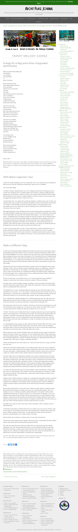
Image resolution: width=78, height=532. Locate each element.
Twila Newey (63, 174)
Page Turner (63, 142)
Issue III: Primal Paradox (47, 492)
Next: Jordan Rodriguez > (48, 476)
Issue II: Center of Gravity (11, 519)
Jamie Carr (63, 81)
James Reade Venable (66, 92)
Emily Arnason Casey (66, 137)
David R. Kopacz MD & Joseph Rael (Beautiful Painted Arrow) (66, 156)
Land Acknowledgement (67, 51)
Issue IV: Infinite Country (29, 503)
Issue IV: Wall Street (46, 518)
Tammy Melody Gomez (66, 179)
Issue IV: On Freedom (10, 503)
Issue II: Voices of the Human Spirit (47, 494)
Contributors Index (43, 18)
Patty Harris (63, 54)
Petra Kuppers (64, 132)
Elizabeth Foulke (64, 85)
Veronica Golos (64, 124)
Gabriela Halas (64, 146)
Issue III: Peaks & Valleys (47, 520)
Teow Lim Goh (64, 114)
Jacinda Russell (64, 125)
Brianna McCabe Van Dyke (67, 136)
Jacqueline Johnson (65, 129)
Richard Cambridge (65, 47)
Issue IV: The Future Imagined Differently (47, 489)
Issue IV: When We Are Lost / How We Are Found (30, 489)
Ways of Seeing (63, 144)
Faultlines (61, 90)
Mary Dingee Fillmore (66, 159)
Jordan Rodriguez (65, 181)
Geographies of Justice (15, 26)
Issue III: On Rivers (9, 518)
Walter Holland (64, 119)
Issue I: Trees (44, 513)
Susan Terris (63, 177)
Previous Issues (31, 18)
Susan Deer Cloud (65, 172)
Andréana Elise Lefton (66, 58)
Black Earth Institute (65, 490)
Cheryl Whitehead (65, 95)
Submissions (64, 18)
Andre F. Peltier (64, 120)
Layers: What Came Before (66, 75)
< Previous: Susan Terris (10, 476)
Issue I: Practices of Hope (29, 498)
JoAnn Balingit (64, 115)
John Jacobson (64, 162)
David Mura (63, 100)
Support (38, 21)
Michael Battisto (64, 122)
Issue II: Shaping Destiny (11, 508)
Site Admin (58, 529)
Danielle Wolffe (64, 170)
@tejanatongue (8, 469)
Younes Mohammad (65, 73)
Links (70, 18)
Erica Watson (63, 182)
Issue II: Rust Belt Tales (47, 522)
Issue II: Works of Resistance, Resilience (29, 495)
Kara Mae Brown (64, 59)
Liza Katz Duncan (65, 131)
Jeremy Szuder (64, 97)
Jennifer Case (64, 99)
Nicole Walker (64, 61)
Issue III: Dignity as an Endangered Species (29, 506)
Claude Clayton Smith (66, 160)
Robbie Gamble (64, 80)
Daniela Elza (63, 139)
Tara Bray (62, 76)
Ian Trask (62, 88)
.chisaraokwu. (63, 64)
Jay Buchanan (64, 94)
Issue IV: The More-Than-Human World (11, 515)
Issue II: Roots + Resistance (30, 508)
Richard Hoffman (65, 71)
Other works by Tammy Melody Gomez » (15, 471)
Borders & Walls (63, 110)
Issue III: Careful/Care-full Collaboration (11, 505)
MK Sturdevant (64, 148)
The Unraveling (63, 53)
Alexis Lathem (64, 46)
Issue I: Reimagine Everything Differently (29, 522)
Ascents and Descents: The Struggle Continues (37, 26)
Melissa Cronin (64, 105)
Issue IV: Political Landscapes (27, 516)
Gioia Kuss (63, 164)
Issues (5, 26)
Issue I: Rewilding (27, 510)
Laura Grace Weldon (65, 70)
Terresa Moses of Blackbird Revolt (64, 108)
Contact (62, 495)
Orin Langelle (64, 169)
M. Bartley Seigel (64, 149)
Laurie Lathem (64, 102)
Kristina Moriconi (65, 66)
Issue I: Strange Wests (10, 509)
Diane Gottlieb (64, 104)
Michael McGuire (65, 141)
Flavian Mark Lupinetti (66, 112)
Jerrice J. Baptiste (65, 153)
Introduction (62, 44)
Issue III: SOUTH (27, 518)
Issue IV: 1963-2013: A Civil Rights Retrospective (48, 504)
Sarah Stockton (64, 134)
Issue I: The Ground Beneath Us (9, 496)
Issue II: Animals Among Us (30, 520)
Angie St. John (64, 87)
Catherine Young (65, 56)
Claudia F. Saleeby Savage (67, 68)
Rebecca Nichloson (65, 117)
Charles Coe (63, 49)
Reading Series (54, 18)
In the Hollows (63, 127)
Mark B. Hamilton (65, 78)
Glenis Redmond (64, 184)
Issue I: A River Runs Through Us (46, 524)
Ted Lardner (63, 63)
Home (7, 18)
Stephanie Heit (64, 151)
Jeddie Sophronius (65, 175)
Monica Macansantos (66, 186)
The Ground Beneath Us (18, 18)
